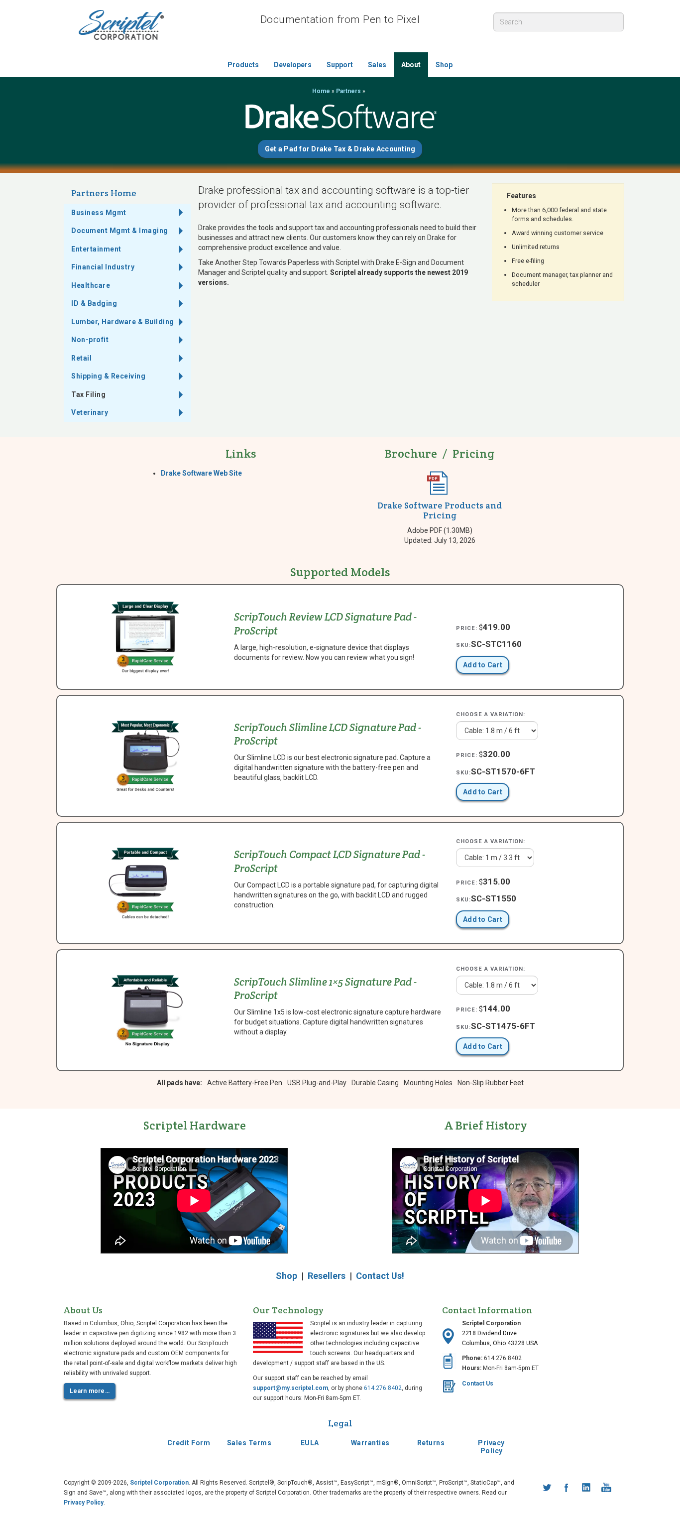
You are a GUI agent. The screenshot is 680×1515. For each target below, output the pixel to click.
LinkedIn (586, 1488)
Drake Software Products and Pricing (439, 510)
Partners (348, 91)
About (411, 65)
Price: (466, 628)
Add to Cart (482, 665)
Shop (444, 65)
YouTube (606, 1488)
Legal (340, 1423)
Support (340, 65)
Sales (377, 65)
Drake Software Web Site (201, 473)
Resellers (326, 1275)
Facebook (566, 1488)
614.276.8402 (383, 1388)
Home (321, 91)
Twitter (547, 1488)
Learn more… (90, 1391)
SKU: (463, 645)
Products (243, 65)
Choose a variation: (490, 714)
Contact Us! (380, 1275)
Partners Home (103, 193)
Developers (293, 65)
